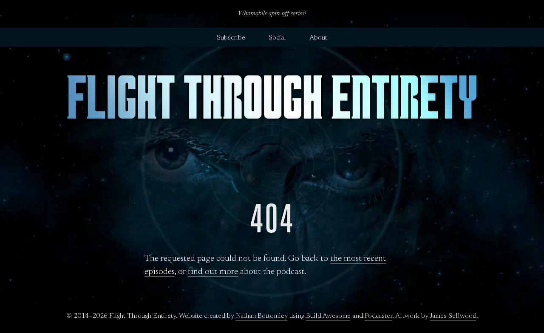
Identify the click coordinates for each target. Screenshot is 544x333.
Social (277, 37)
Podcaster (378, 316)
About (318, 37)
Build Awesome (328, 316)
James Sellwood (453, 316)
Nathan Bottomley (262, 316)
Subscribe (231, 37)
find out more (213, 272)
